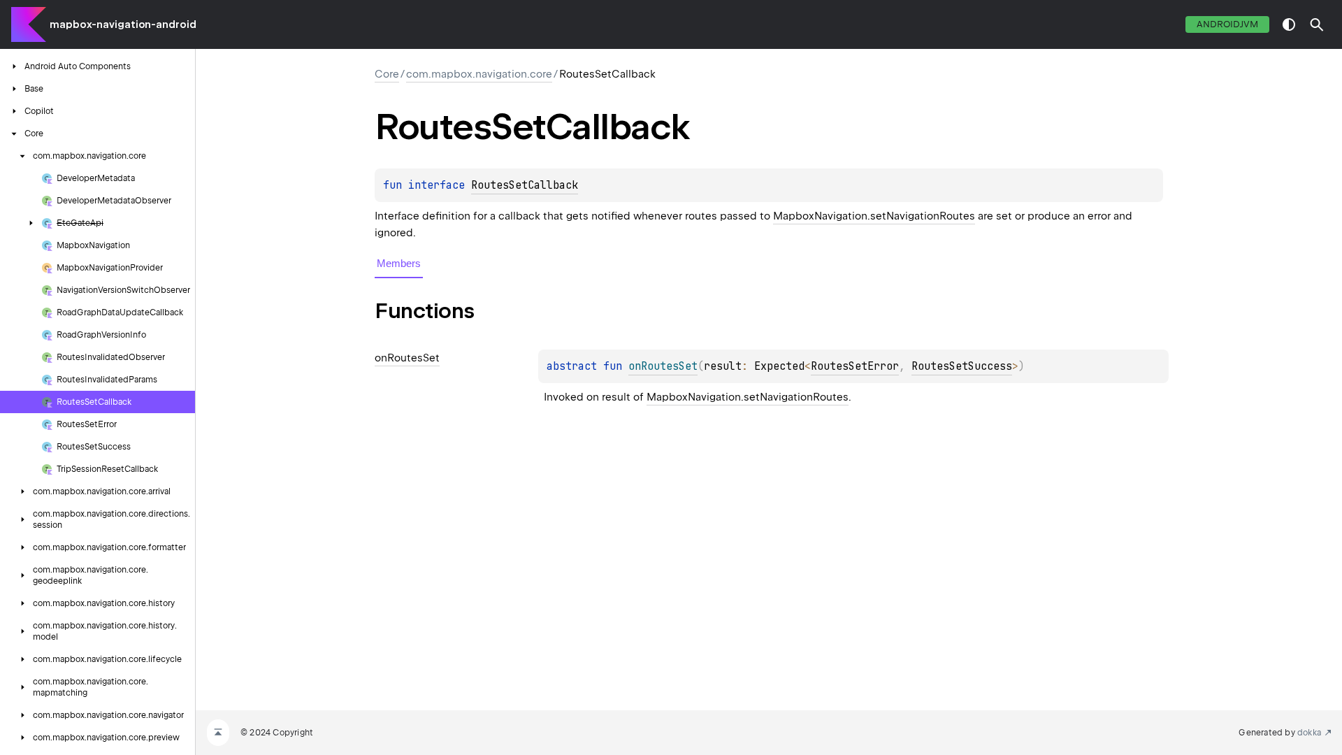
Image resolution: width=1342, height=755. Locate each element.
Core (387, 74)
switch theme (1289, 24)
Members (399, 263)
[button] (1317, 24)
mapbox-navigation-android (123, 24)
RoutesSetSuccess (961, 366)
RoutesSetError (855, 366)
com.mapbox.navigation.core (479, 74)
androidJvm (1227, 24)
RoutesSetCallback (524, 185)
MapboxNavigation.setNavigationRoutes (874, 216)
